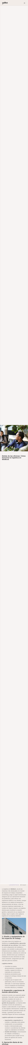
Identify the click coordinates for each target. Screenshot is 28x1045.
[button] (24, 3)
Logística (14, 885)
